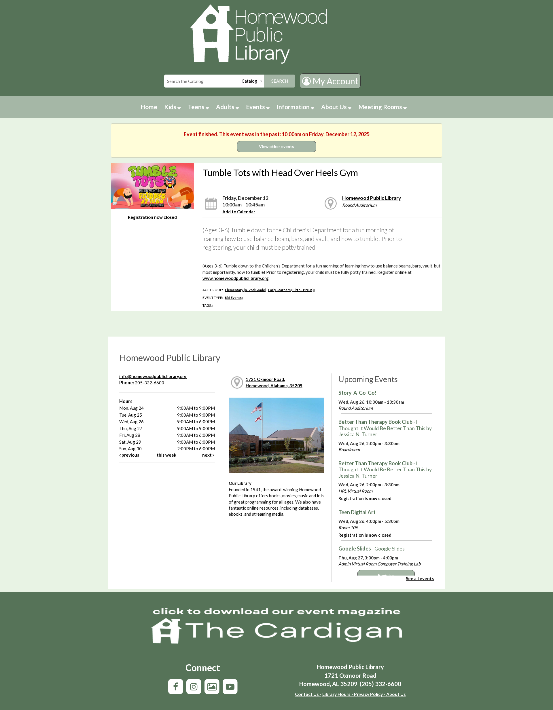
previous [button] (130, 454)
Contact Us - (308, 694)
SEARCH (279, 80)
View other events (276, 146)
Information (293, 106)
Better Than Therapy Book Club (385, 428)
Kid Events (233, 297)
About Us (334, 106)
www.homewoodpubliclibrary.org (235, 278)
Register (386, 575)
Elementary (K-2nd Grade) (245, 290)
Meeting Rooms (380, 106)
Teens (197, 106)
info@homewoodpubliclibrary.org (153, 376)
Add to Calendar (238, 211)
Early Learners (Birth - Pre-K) (291, 290)
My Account (334, 81)
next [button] (207, 454)
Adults (226, 106)
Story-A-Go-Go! (357, 393)
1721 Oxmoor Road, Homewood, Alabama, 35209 (274, 382)
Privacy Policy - (369, 694)
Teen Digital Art (357, 512)
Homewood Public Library (371, 198)
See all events (420, 578)
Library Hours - (337, 694)
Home (149, 106)
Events (256, 106)
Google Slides (371, 548)
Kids (170, 106)
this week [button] (166, 454)
